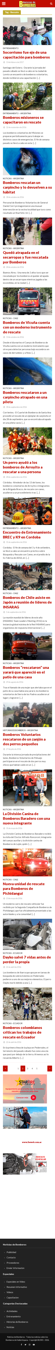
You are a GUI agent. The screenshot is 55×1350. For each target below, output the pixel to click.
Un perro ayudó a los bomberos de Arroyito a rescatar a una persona (23, 467)
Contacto (11, 1257)
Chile (15, 318)
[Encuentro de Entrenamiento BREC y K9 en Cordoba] (27, 511)
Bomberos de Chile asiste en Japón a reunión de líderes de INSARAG (27, 602)
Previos (5, 1068)
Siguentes (49, 1068)
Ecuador (17, 953)
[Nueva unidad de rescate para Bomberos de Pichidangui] (27, 862)
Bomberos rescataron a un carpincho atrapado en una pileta (25, 397)
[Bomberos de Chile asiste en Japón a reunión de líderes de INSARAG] (27, 576)
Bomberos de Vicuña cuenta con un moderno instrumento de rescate (27, 327)
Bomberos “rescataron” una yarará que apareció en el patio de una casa (26, 672)
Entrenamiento (11, 48)
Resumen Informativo (17, 1287)
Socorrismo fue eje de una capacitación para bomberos (26, 54)
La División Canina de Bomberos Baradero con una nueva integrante (26, 818)
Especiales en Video (16, 1281)
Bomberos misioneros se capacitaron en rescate (23, 119)
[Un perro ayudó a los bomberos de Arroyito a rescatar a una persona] (27, 441)
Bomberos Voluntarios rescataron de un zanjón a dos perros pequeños (24, 739)
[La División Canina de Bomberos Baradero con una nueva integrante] (27, 787)
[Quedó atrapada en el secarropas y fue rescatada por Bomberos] (27, 231)
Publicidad (11, 1252)
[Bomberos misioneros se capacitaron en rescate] (27, 96)
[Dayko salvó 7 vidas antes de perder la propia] (27, 934)
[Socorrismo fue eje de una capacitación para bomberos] (27, 31)
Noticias (7, 179)
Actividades (12, 1311)
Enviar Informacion (15, 1268)
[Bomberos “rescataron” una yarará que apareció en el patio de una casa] (27, 646)
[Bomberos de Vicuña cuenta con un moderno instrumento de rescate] (27, 301)
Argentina (25, 114)
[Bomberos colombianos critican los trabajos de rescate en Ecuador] (27, 1003)
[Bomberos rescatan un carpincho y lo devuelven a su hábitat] (27, 161)
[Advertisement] (27, 1205)
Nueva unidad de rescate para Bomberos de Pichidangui (24, 888)
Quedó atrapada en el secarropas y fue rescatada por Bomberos (25, 257)
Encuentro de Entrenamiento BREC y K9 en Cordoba (27, 534)
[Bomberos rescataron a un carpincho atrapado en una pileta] (27, 371)
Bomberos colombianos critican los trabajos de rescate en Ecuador (22, 1032)
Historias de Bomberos (14, 730)
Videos (10, 1292)
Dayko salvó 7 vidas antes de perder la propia (27, 959)
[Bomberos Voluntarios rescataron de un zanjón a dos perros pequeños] (27, 714)
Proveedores (13, 1263)
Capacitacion (13, 1297)
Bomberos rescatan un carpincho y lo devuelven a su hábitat (27, 187)
